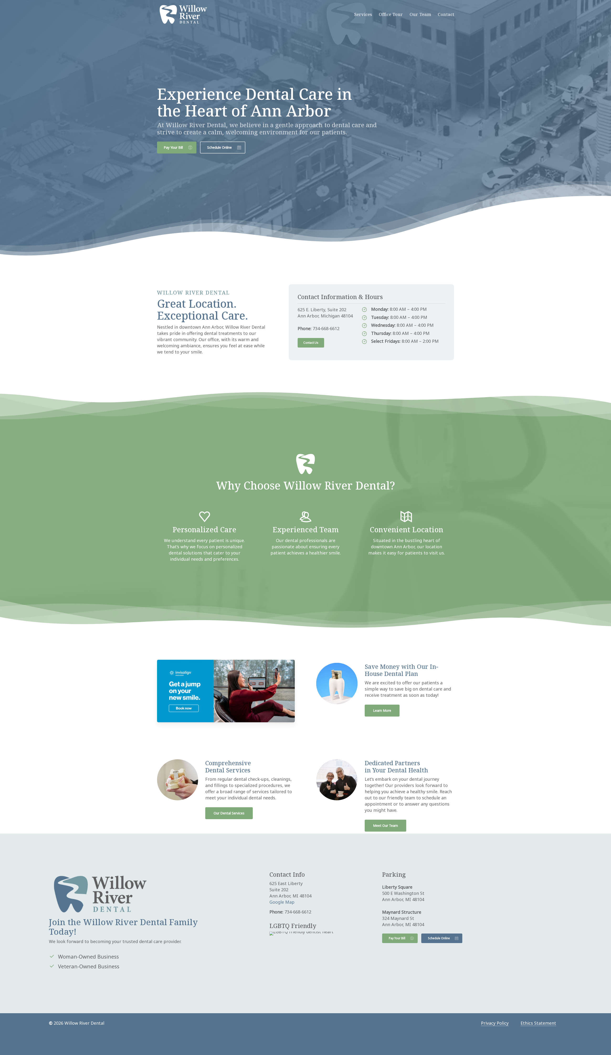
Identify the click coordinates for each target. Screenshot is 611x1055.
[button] (176, 147)
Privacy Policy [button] (495, 1023)
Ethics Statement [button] (538, 1023)
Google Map (282, 902)
